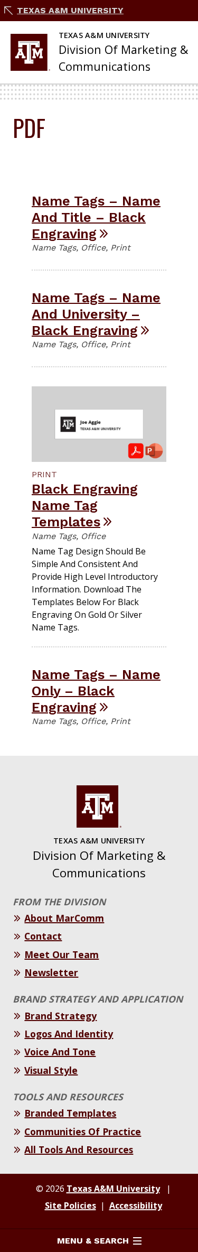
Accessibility (135, 1205)
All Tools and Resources (78, 1149)
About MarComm (64, 918)
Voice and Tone (60, 1051)
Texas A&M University (70, 10)
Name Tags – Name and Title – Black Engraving (96, 217)
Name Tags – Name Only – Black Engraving (96, 690)
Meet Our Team (61, 954)
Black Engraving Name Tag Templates (85, 505)
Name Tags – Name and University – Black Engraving (96, 314)
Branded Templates (70, 1113)
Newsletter (51, 972)
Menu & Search (93, 1241)
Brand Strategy (60, 1015)
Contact (43, 936)
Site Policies (70, 1205)
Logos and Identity (68, 1033)
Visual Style (51, 1070)
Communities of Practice (82, 1131)
